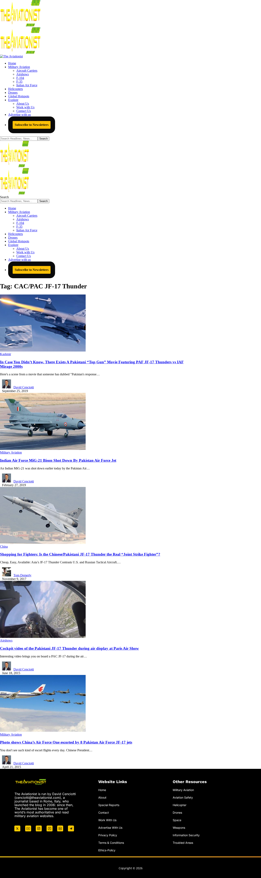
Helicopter (179, 805)
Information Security (186, 835)
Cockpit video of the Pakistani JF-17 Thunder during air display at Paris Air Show (69, 648)
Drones (177, 812)
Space (177, 820)
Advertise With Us (110, 827)
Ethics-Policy (106, 850)
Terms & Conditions (111, 842)
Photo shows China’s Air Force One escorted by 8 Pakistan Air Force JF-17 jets (66, 742)
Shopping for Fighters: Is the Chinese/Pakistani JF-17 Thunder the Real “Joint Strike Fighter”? (80, 554)
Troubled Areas (183, 842)
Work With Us (107, 820)
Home (102, 790)
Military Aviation (11, 452)
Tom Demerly (22, 575)
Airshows (6, 640)
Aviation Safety (183, 797)
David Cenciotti (23, 387)
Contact (103, 812)
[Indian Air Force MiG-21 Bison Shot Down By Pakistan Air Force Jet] (43, 449)
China (4, 546)
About (102, 797)
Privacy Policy (107, 835)
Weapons (179, 827)
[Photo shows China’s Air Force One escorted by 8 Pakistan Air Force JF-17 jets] (43, 731)
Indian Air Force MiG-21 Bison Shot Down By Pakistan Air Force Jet (58, 460)
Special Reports (108, 805)
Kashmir (5, 354)
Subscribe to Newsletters (32, 124)
